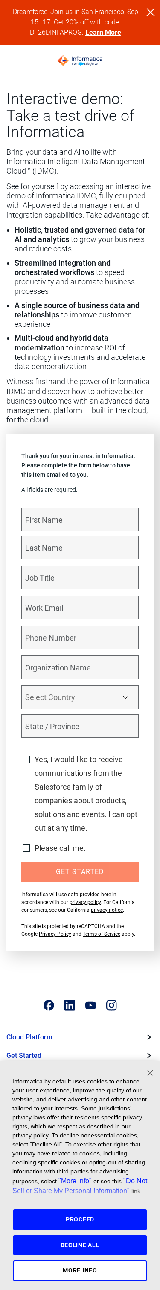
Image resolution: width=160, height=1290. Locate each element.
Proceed (80, 1219)
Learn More (103, 32)
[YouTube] (90, 1005)
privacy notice (107, 910)
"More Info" (75, 1181)
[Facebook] (49, 1005)
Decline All (80, 1245)
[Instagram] (111, 1005)
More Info (80, 1270)
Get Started (23, 1055)
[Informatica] (80, 61)
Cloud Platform (29, 1037)
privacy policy (85, 902)
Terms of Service (101, 934)
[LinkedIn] (69, 1005)
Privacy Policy (55, 934)
